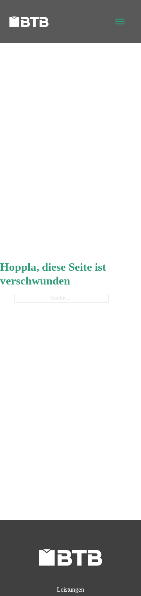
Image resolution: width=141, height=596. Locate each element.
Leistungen (70, 589)
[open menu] (120, 21)
